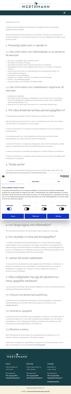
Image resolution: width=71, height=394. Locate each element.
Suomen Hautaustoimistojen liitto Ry (38, 391)
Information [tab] (35, 181)
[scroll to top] (66, 389)
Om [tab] (59, 181)
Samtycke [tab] (12, 181)
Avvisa (13, 216)
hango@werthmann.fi (54, 378)
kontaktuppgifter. (40, 345)
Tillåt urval (35, 216)
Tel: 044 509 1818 (32, 375)
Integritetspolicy (53, 382)
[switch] (26, 209)
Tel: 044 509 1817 (11, 375)
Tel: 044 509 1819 (53, 375)
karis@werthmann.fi (12, 305)
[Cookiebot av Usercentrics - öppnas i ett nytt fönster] (61, 176)
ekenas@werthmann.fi (34, 378)
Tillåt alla (58, 216)
